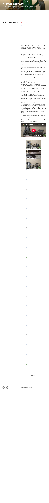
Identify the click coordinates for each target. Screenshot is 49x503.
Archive (39, 11)
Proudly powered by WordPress (27, 387)
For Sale (32, 11)
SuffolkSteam (13, 4)
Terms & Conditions (13, 14)
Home (4, 11)
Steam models (11, 11)
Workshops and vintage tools (22, 11)
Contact (4, 14)
